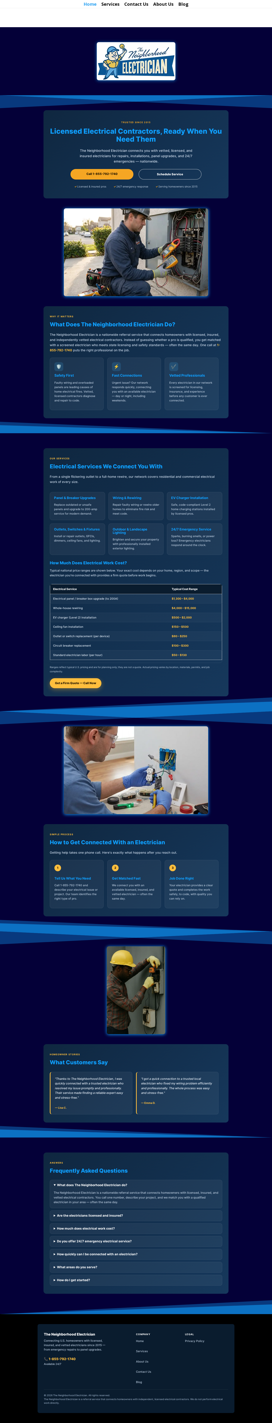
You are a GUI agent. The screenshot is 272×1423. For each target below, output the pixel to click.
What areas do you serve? (77, 1267)
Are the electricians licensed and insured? (90, 1215)
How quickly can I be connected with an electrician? (97, 1254)
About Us (163, 5)
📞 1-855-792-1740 (60, 1359)
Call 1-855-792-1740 (101, 174)
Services (110, 5)
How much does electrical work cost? (86, 1228)
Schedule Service (170, 174)
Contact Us (136, 5)
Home (90, 5)
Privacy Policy (194, 1341)
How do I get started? (73, 1280)
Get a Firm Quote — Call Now (75, 683)
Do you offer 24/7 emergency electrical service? (94, 1241)
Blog (183, 5)
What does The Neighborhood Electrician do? (92, 1185)
